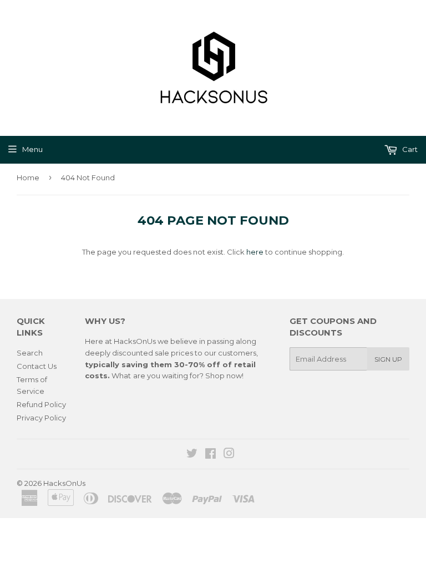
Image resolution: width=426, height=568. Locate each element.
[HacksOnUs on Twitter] (191, 454)
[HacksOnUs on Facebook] (210, 454)
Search (30, 352)
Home (28, 177)
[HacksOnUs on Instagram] (229, 454)
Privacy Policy (41, 417)
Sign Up (388, 359)
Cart (409, 149)
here (254, 251)
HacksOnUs (64, 483)
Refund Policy (41, 404)
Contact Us (37, 366)
